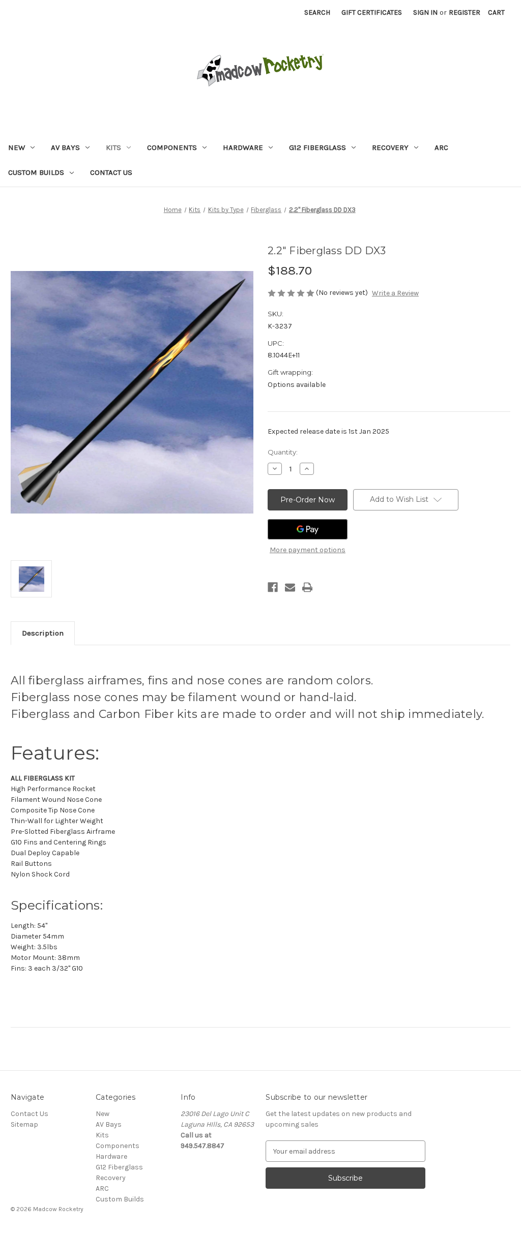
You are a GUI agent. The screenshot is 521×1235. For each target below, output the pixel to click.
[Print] (307, 587)
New (16, 147)
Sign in (425, 12)
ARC (441, 147)
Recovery (390, 147)
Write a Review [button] (395, 293)
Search (317, 12)
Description (43, 633)
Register (464, 12)
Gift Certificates (371, 12)
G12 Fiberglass (317, 147)
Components (172, 147)
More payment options (307, 550)
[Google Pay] (308, 529)
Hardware (243, 147)
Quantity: (283, 452)
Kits (113, 147)
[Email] (290, 587)
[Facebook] (273, 587)
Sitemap (24, 1124)
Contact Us (111, 172)
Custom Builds (36, 172)
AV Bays (65, 147)
